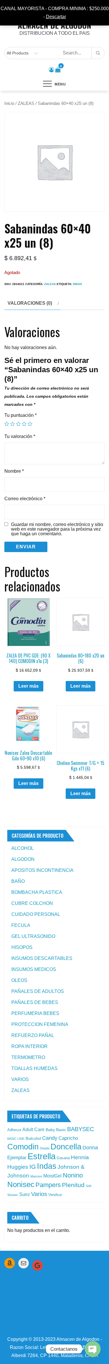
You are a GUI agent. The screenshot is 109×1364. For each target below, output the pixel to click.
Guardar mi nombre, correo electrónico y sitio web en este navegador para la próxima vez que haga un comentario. (57, 529)
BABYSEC (80, 1129)
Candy (49, 1138)
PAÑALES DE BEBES (34, 1002)
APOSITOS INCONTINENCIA (42, 870)
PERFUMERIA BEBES (35, 1013)
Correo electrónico (24, 498)
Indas (77, 284)
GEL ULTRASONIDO (33, 936)
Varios (39, 1194)
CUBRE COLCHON (32, 903)
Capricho (68, 1138)
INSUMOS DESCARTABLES (41, 958)
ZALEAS (26, 103)
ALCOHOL (22, 848)
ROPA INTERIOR (29, 1046)
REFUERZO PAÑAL (32, 1035)
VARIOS (20, 1079)
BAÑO (18, 881)
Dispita (44, 1148)
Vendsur (55, 1195)
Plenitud (73, 1185)
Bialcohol (33, 1138)
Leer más (28, 686)
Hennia (80, 1157)
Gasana (63, 1158)
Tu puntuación (20, 415)
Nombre (14, 471)
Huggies (17, 1167)
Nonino (73, 1175)
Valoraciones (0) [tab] (30, 303)
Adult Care (33, 1129)
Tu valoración (19, 436)
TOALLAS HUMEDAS (34, 1068)
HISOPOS (22, 947)
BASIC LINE (15, 1138)
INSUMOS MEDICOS (33, 969)
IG (32, 1166)
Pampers (48, 1184)
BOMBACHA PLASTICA (36, 892)
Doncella (66, 1146)
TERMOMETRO (28, 1057)
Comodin (23, 1146)
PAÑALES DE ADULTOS (37, 991)
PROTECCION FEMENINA (39, 1024)
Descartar (56, 16)
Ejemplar (16, 1157)
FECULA (20, 925)
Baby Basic (56, 1129)
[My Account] (51, 70)
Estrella (42, 1156)
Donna (90, 1148)
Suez (24, 1194)
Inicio (9, 103)
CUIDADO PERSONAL (35, 914)
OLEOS (19, 980)
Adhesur (14, 1130)
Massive (36, 1176)
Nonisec (20, 1184)
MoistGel (52, 1175)
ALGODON (23, 859)
